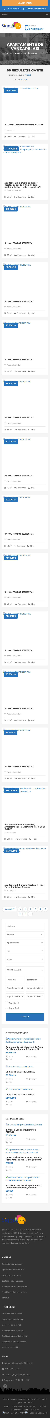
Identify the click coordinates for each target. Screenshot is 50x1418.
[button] (25, 15)
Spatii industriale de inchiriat (14, 1341)
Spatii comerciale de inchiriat (14, 1336)
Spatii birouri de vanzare (12, 1281)
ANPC (6, 1406)
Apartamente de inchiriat (13, 1319)
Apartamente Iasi (24, 1402)
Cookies (42, 1406)
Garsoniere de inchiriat (12, 1313)
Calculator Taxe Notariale (24, 1406)
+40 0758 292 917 (13, 9)
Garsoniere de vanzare (12, 1264)
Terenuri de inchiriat (10, 1347)
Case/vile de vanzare (11, 1275)
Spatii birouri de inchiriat (12, 1330)
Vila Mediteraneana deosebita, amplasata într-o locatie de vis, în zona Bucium (24, 827)
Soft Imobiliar (39, 1399)
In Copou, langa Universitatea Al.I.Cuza (23, 124)
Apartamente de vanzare (13, 1269)
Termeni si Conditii (19, 1409)
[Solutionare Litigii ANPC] (14, 1412)
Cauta (25, 1017)
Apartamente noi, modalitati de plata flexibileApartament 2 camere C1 (24, 1048)
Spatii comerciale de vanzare (14, 1286)
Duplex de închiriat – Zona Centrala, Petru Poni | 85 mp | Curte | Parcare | (24, 1159)
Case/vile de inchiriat (11, 1325)
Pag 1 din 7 (10, 909)
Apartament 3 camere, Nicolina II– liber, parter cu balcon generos (24, 886)
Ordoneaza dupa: (16, 75)
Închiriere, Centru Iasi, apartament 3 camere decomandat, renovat (24, 1186)
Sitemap (35, 1409)
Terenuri (5, 1297)
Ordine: (17, 79)
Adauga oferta (25, 3)
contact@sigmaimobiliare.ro (35, 9)
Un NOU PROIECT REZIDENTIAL (18, 243)
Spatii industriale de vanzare (14, 1292)
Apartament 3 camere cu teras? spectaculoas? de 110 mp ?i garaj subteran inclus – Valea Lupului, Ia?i (22, 185)
